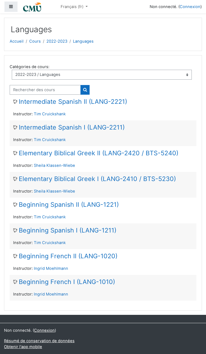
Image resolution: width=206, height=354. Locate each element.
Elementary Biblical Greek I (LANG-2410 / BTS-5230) (97, 179)
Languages (83, 41)
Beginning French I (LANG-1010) (67, 282)
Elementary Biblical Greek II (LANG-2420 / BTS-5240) (98, 153)
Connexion (190, 6)
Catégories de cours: (29, 66)
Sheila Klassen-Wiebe (54, 165)
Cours (35, 41)
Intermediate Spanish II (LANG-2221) (73, 101)
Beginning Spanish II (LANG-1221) (69, 204)
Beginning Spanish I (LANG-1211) (67, 230)
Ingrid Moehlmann (51, 268)
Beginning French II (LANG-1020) (68, 256)
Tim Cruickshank (50, 114)
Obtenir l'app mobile (23, 346)
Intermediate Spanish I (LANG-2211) (72, 127)
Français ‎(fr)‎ (72, 6)
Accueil (17, 41)
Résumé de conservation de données (39, 340)
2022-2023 (56, 41)
